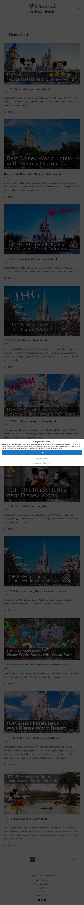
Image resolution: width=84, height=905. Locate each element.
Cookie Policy (37, 463)
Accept (42, 453)
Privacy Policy (46, 463)
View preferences (42, 459)
